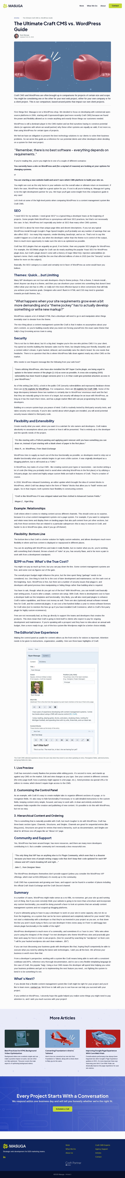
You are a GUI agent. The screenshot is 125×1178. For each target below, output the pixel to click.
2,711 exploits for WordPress (36, 389)
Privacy (68, 1174)
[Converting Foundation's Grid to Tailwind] (62, 1039)
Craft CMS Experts (102, 1145)
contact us (35, 987)
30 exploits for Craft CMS (85, 389)
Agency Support (101, 1149)
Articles (16, 18)
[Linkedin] (4, 1157)
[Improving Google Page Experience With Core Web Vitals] (103, 1039)
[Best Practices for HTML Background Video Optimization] (22, 1039)
